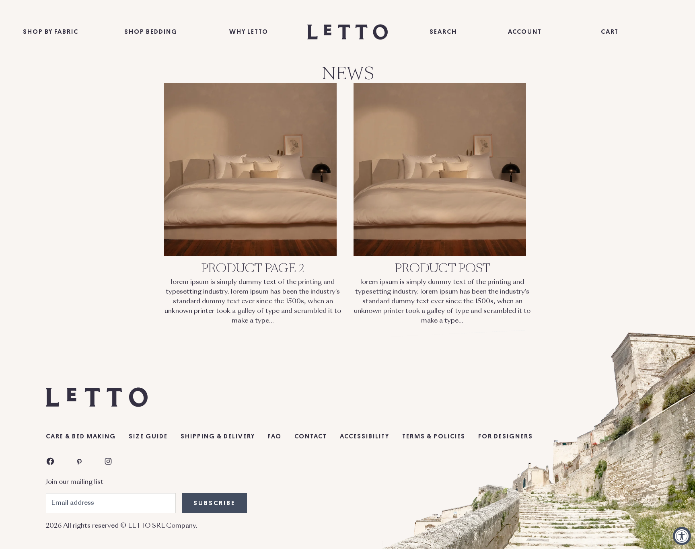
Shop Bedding (150, 32)
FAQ (275, 436)
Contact (310, 436)
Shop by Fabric (50, 32)
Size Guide (148, 436)
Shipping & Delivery (218, 436)
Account (525, 32)
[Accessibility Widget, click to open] (682, 536)
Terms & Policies (433, 436)
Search (443, 32)
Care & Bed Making (81, 436)
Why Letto (248, 32)
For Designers (505, 436)
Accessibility (364, 436)
